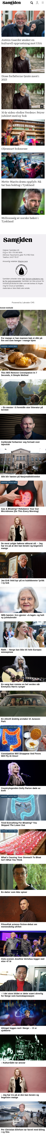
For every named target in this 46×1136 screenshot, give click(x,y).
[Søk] (32, 3)
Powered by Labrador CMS (23, 302)
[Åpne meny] (41, 3)
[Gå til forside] (13, 3)
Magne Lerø (23, 261)
